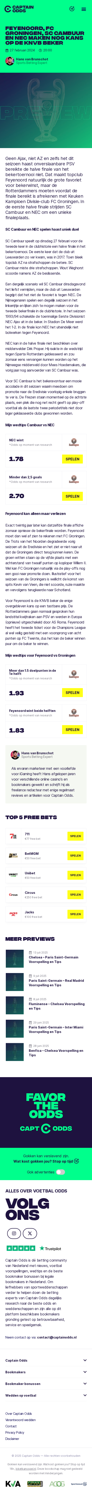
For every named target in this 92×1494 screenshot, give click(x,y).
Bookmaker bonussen (22, 1384)
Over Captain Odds (18, 1413)
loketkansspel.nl (26, 1468)
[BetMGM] (13, 856)
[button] (84, 9)
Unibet (30, 873)
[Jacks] (13, 914)
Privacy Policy (14, 1432)
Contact (11, 1426)
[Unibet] (13, 875)
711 (27, 834)
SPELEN (75, 836)
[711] (13, 836)
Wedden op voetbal (20, 1395)
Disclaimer (12, 1439)
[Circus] (13, 895)
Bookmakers (15, 1372)
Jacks (29, 912)
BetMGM (31, 853)
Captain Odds (16, 1360)
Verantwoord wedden (20, 1420)
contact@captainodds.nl (56, 1337)
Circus (30, 893)
